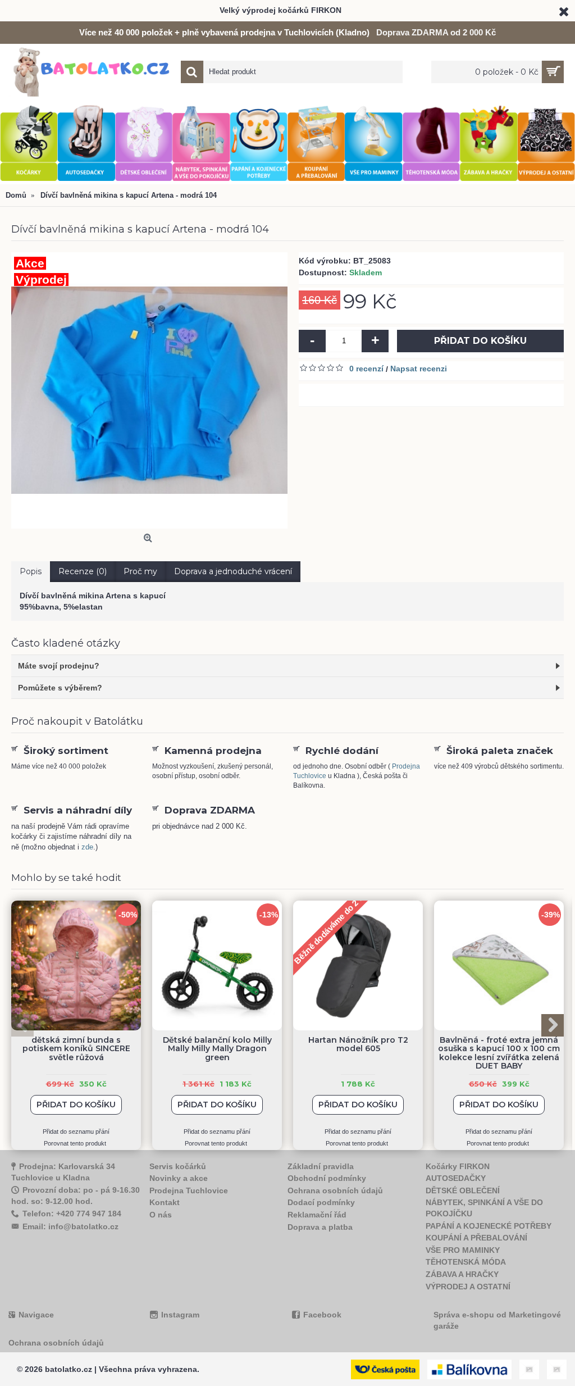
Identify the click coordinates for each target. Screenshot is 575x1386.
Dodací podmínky (321, 1202)
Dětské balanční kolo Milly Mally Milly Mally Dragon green (217, 1048)
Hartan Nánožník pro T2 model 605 (358, 1044)
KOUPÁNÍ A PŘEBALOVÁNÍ (476, 1237)
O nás (160, 1214)
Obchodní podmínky (327, 1178)
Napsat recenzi (418, 368)
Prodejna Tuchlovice (188, 1190)
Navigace (36, 1314)
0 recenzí (366, 368)
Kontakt (164, 1202)
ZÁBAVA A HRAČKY (462, 1274)
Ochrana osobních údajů (335, 1190)
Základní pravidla (321, 1166)
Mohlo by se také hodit (66, 877)
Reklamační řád (317, 1214)
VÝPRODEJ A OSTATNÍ (468, 1286)
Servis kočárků (177, 1166)
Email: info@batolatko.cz (70, 1226)
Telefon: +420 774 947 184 (71, 1213)
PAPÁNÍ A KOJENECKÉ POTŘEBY (488, 1225)
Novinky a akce (178, 1178)
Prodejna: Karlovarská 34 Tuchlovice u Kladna (63, 1172)
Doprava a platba (320, 1227)
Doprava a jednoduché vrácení (233, 571)
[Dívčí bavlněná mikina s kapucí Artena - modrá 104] (149, 390)
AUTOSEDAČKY (456, 1178)
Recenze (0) (82, 571)
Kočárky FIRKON (458, 1166)
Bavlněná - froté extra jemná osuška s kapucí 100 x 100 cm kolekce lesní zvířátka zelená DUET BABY (499, 1053)
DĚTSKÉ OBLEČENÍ (463, 1190)
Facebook (322, 1314)
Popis (31, 571)
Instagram (180, 1314)
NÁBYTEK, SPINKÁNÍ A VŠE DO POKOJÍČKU (484, 1208)
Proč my (140, 571)
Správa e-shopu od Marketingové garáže (497, 1320)
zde (87, 847)
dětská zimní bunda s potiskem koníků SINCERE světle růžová (76, 1048)
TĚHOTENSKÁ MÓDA (466, 1261)
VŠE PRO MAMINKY (463, 1250)
